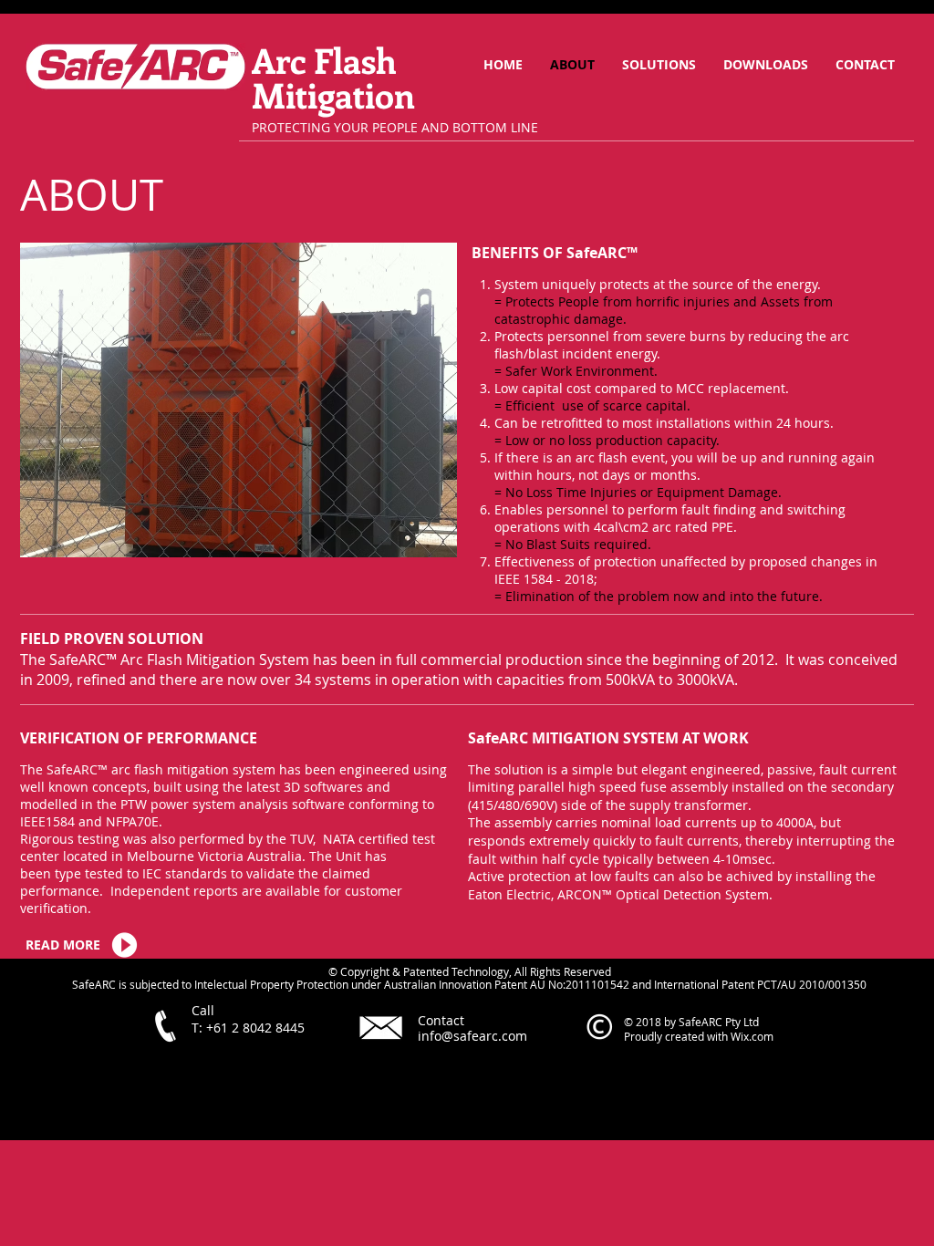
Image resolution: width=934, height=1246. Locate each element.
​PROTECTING (291, 127)
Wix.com (752, 1036)
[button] (238, 400)
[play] (413, 541)
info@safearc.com (472, 1035)
